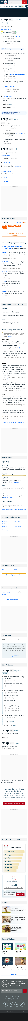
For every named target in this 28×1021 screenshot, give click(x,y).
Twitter (11, 1004)
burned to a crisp (5, 522)
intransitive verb (6, 171)
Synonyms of (6, 29)
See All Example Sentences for (13, 422)
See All (13, 974)
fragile (4, 247)
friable (9, 249)
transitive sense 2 (8, 498)
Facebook (5, 1004)
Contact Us (19, 998)
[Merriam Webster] (14, 878)
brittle (19, 247)
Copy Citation (15, 656)
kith (13, 885)
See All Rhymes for (13, 575)
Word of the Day (14, 882)
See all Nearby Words (13, 599)
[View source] (20, 348)
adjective (17, 19)
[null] (16, 885)
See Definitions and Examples (13, 888)
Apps (19, 996)
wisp (15, 570)
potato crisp (17, 526)
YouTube (16, 1004)
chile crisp (17, 521)
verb (15, 149)
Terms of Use (19, 1000)
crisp (4, 249)
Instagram (22, 1004)
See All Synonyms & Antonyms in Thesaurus (14, 234)
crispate (4, 594)
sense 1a (6, 490)
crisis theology (6, 592)
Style (3, 640)
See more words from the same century (14, 509)
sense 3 (16, 482)
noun (16, 119)
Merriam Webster (5, 983)
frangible (12, 247)
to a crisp (5, 530)
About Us (13, 996)
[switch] (8, 32)
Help (7, 996)
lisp (3, 570)
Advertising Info (9, 998)
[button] (21, 6)
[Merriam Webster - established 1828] (5, 2)
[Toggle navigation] (2, 2)
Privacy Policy (9, 1000)
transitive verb (5, 155)
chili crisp (5, 526)
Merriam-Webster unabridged (14, 803)
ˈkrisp (4, 23)
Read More (10, 336)
